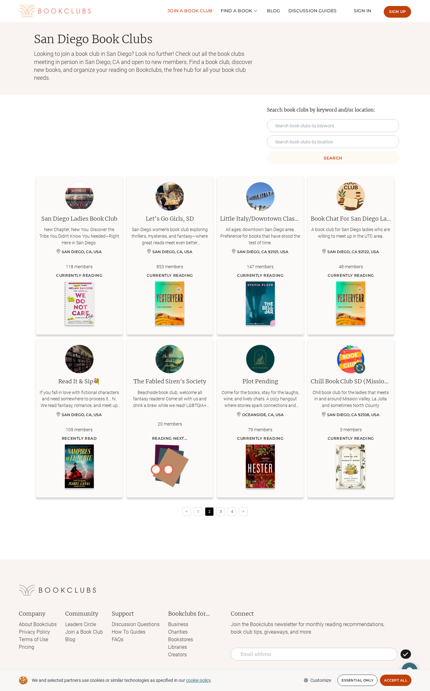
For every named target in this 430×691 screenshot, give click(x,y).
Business (178, 624)
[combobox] (333, 142)
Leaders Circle (80, 624)
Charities (178, 632)
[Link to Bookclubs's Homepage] (55, 11)
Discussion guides (312, 11)
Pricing (26, 647)
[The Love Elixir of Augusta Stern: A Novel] (350, 466)
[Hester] (260, 466)
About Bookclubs (38, 624)
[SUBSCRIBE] (405, 654)
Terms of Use (33, 639)
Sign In (362, 11)
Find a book (236, 11)
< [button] (187, 511)
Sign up (397, 11)
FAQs (117, 639)
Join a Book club (189, 11)
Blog (273, 11)
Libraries (177, 647)
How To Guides (128, 632)
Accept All (395, 680)
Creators (177, 655)
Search (333, 157)
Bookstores (180, 639)
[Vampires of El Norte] (79, 466)
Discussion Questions (136, 624)
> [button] (243, 511)
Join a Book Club (84, 632)
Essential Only (357, 680)
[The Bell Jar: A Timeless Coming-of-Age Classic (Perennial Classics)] (260, 303)
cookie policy (198, 680)
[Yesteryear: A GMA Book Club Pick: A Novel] (169, 303)
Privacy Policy (34, 632)
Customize (320, 680)
